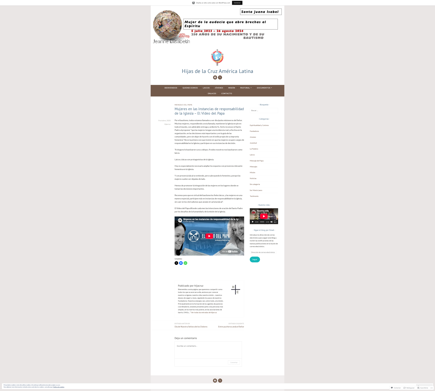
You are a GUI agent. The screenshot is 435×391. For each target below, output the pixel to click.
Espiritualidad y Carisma (259, 125)
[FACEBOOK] (215, 380)
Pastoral (245, 88)
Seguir (254, 259)
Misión (231, 88)
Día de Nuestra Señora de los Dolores (191, 325)
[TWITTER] (220, 380)
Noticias (253, 178)
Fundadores (254, 131)
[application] (264, 216)
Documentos (263, 88)
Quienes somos (190, 88)
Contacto (226, 93)
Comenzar (237, 3)
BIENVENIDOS (171, 88)
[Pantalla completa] (275, 222)
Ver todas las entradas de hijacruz (204, 312)
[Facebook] (215, 77)
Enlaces (212, 93)
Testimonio (254, 196)
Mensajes (253, 166)
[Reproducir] (253, 222)
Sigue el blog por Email (264, 230)
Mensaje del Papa (183, 105)
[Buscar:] (264, 110)
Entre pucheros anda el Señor (231, 325)
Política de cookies (58, 387)
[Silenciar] (271, 222)
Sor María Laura (256, 190)
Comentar (234, 362)
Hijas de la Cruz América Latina (217, 70)
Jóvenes (219, 88)
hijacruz (167, 124)
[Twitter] (220, 77)
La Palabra (254, 149)
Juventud (253, 143)
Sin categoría (255, 184)
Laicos (206, 88)
